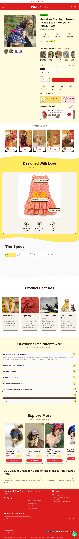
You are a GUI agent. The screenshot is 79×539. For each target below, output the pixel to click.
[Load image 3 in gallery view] (16, 51)
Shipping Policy (32, 503)
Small (50, 114)
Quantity (42, 76)
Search (30, 497)
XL (68, 69)
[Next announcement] (76, 1)
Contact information (59, 537)
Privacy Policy (31, 506)
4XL (55, 72)
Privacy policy (34, 537)
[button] (3, 7)
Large (58, 114)
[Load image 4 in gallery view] (21, 51)
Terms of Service (32, 508)
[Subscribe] (30, 518)
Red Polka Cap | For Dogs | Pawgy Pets (56, 110)
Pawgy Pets (10, 537)
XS (48, 69)
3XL (49, 72)
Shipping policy (50, 537)
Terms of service (42, 537)
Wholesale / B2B (32, 495)
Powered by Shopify (17, 537)
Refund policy (26, 537)
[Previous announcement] (3, 1)
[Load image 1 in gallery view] (6, 51)
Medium (54, 114)
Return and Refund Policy (34, 500)
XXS (42, 69)
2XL (42, 72)
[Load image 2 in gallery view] (11, 51)
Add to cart (14, 460)
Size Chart (71, 65)
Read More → (7, 482)
